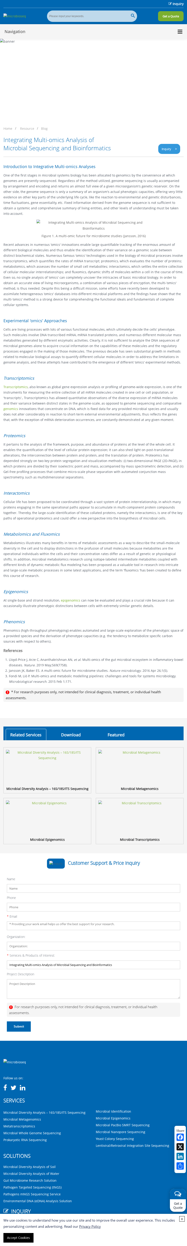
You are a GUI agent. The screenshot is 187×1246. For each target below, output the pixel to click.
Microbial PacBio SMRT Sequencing (123, 1125)
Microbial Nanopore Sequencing (120, 1132)
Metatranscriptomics (19, 1126)
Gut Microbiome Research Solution (30, 1180)
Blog (44, 128)
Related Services (26, 734)
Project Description (20, 974)
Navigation (15, 31)
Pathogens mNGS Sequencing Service (32, 1194)
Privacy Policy (90, 1226)
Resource (27, 128)
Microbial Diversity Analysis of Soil (29, 1167)
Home (7, 128)
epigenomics (70, 600)
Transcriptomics (15, 387)
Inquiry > (169, 149)
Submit (19, 1026)
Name (11, 879)
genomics (10, 409)
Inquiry (178, 4)
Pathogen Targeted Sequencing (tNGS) (32, 1187)
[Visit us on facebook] (5, 1088)
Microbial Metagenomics (22, 1119)
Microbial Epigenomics (113, 1118)
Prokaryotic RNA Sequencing (25, 1140)
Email (12, 916)
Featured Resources (116, 736)
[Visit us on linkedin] (22, 1088)
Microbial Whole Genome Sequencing (32, 1133)
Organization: (16, 936)
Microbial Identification (113, 1111)
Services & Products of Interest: (31, 955)
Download (71, 734)
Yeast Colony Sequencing (115, 1139)
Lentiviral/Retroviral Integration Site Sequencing (132, 1145)
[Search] (133, 16)
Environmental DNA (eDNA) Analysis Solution (37, 1201)
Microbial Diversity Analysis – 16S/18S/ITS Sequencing (44, 1112)
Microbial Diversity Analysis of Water (31, 1173)
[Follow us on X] (13, 1088)
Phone (11, 898)
